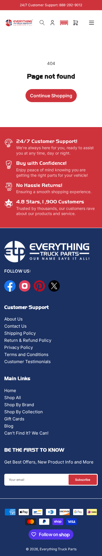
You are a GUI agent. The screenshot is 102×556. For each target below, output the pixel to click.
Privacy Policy (18, 347)
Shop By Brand (19, 404)
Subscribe (82, 480)
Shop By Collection (23, 411)
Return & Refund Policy (27, 340)
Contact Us (15, 326)
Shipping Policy (20, 333)
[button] (64, 23)
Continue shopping (51, 95)
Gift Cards (14, 419)
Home (10, 390)
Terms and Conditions (26, 354)
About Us (13, 319)
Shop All (12, 397)
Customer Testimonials (27, 361)
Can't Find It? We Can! (26, 433)
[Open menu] (91, 22)
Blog (8, 426)
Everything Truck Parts (58, 549)
